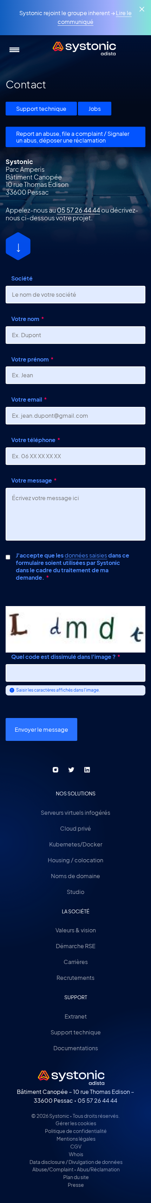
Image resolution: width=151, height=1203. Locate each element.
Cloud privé (75, 828)
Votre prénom (30, 359)
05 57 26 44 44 (78, 210)
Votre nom (25, 318)
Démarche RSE (76, 946)
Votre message (31, 480)
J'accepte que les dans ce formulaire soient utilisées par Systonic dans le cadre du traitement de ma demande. (72, 566)
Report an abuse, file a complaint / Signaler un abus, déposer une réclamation (72, 137)
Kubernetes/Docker (75, 844)
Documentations (75, 1048)
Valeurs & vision (75, 930)
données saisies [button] (86, 555)
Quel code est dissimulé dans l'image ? (63, 656)
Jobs (94, 108)
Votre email (26, 399)
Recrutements (75, 977)
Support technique (41, 108)
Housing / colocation (75, 860)
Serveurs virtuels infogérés (75, 812)
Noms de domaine (75, 876)
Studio (75, 891)
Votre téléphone (33, 439)
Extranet (76, 1016)
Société (22, 278)
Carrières (76, 961)
